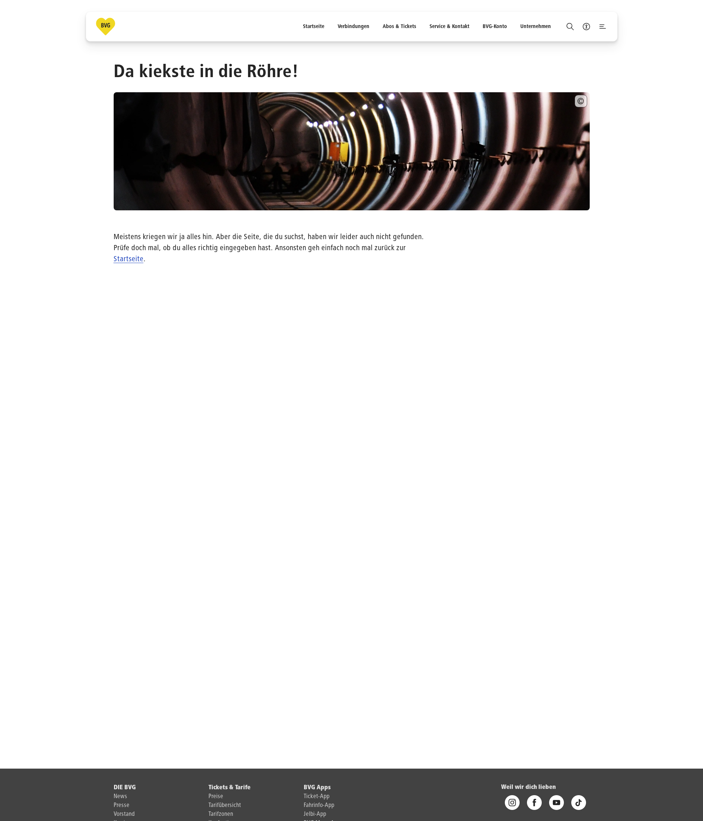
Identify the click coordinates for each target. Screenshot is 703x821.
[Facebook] (534, 803)
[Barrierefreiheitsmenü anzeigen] (586, 26)
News (120, 797)
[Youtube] (556, 803)
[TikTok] (578, 803)
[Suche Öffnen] (570, 26)
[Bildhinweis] (581, 101)
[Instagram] (512, 803)
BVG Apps (317, 788)
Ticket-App (317, 797)
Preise (216, 797)
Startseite (129, 259)
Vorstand (124, 814)
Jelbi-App (315, 814)
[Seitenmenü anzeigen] (603, 26)
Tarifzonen (221, 814)
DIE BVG (125, 788)
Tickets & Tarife (230, 788)
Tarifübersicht (225, 805)
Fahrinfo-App (319, 805)
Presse (122, 805)
